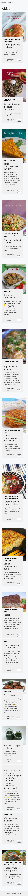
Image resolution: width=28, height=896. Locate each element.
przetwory (11, 742)
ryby (13, 864)
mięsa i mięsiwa (15, 39)
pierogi (10, 41)
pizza (9, 691)
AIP (4, 863)
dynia (5, 560)
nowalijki (15, 361)
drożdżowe (7, 39)
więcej (19, 60)
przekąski (7, 101)
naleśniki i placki (15, 430)
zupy (16, 742)
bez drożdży (7, 233)
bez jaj (6, 235)
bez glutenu (7, 99)
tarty (14, 160)
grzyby (6, 160)
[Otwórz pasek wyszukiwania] (26, 2)
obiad (5, 41)
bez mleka (11, 235)
